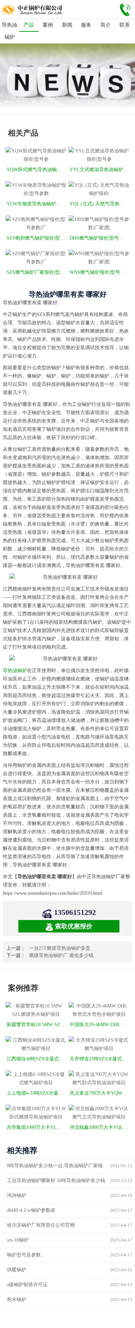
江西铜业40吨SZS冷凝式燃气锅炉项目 (36, 1058)
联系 (124, 25)
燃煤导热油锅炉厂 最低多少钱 (61, 955)
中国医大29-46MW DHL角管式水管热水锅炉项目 (99, 1024)
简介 (105, 25)
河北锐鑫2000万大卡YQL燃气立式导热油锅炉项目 (99, 1127)
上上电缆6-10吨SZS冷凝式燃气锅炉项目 (36, 1093)
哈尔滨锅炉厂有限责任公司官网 (41, 1225)
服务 (86, 25)
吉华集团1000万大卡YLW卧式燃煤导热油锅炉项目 (36, 1127)
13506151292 (75, 912)
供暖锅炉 (16, 1269)
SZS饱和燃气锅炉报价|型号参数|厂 (36, 238)
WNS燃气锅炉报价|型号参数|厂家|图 (99, 272)
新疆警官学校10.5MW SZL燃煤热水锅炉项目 (36, 1024)
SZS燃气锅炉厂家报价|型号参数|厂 (36, 272)
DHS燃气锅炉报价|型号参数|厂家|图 (99, 238)
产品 (29, 25)
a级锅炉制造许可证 (27, 1284)
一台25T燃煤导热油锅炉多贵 (59, 948)
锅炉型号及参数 (24, 1254)
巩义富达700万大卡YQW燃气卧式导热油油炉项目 (99, 1093)
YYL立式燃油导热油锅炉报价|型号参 (99, 169)
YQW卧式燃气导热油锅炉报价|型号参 (36, 169)
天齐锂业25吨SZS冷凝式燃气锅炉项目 (99, 1058)
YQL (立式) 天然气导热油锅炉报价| (99, 203)
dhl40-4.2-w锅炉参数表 (31, 1210)
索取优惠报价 (73, 926)
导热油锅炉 (9, 31)
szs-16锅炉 (18, 1240)
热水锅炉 (16, 1299)
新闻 (67, 25)
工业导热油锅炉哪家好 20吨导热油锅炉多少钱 (56, 1180)
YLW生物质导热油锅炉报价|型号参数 (36, 203)
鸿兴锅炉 (16, 1195)
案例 (48, 25)
